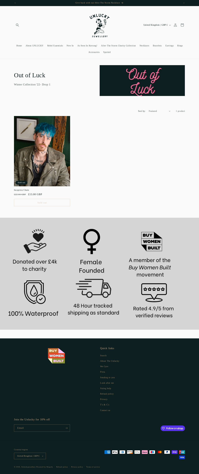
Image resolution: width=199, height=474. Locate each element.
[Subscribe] (66, 428)
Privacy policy (77, 467)
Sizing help (105, 388)
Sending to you (107, 377)
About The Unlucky (109, 361)
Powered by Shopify (44, 467)
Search (103, 355)
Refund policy (107, 394)
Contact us (105, 410)
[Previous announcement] (15, 3)
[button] (17, 25)
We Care (104, 366)
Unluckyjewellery (28, 467)
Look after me (107, 383)
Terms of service (93, 467)
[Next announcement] (183, 3)
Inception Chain (21, 190)
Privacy (103, 399)
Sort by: (142, 111)
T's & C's (104, 405)
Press (102, 372)
